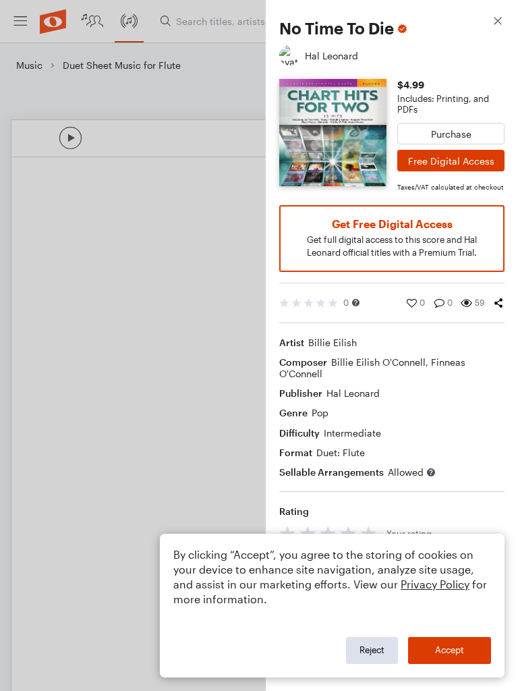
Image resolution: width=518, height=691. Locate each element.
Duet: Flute (340, 452)
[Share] (498, 303)
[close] (498, 22)
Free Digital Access (451, 161)
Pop (320, 412)
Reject (371, 649)
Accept (449, 649)
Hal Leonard (353, 393)
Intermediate (352, 433)
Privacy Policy (435, 584)
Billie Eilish (332, 342)
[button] (355, 302)
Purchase (451, 134)
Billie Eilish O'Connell (378, 362)
